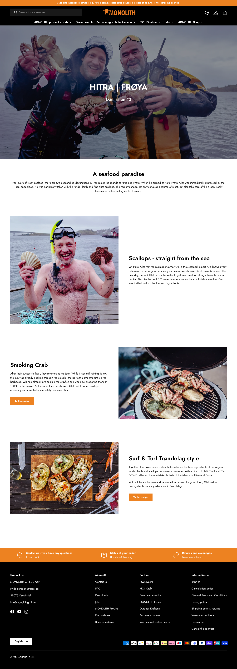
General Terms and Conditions (209, 595)
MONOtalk (146, 588)
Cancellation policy (202, 588)
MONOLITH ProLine (106, 609)
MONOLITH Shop (188, 22)
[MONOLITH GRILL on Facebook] (12, 611)
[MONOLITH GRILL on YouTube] (19, 611)
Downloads (101, 595)
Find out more (164, 3)
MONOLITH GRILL (26, 657)
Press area (197, 622)
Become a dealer (105, 622)
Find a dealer (103, 615)
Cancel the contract (203, 629)
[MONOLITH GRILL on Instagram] (26, 611)
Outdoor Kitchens (150, 609)
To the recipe (22, 401)
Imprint (196, 582)
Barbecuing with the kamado (114, 22)
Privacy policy (199, 602)
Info (167, 22)
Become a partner (150, 615)
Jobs (97, 602)
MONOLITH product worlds (51, 22)
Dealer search (84, 22)
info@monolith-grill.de (23, 602)
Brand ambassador (150, 595)
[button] (224, 12)
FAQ (97, 588)
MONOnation (148, 22)
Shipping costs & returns (206, 609)
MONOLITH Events (150, 602)
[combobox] (46, 12)
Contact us (101, 582)
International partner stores (155, 622)
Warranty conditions (203, 615)
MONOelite (146, 582)
